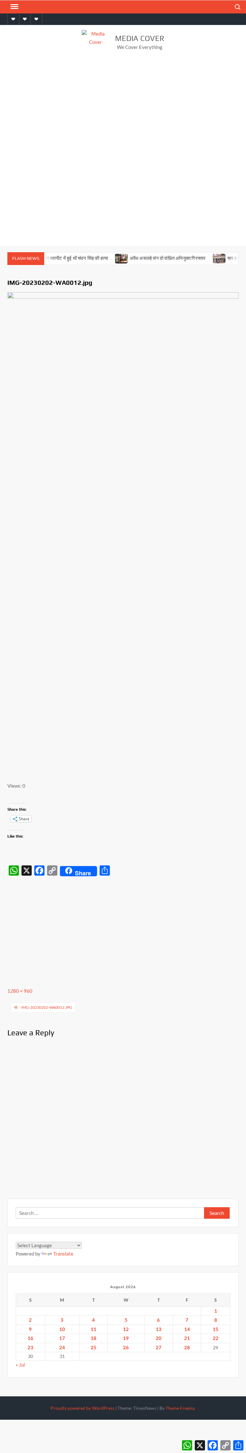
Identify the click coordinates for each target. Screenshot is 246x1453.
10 (62, 1329)
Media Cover (139, 38)
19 (126, 1338)
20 (158, 1338)
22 (215, 1338)
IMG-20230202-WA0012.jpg (46, 1007)
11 (93, 1329)
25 (93, 1347)
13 (158, 1329)
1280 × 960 (19, 991)
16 (30, 1338)
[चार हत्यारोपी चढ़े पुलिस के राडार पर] (209, 258)
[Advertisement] (123, 108)
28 (187, 1347)
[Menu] (13, 6)
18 (93, 1338)
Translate (63, 1253)
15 (215, 1329)
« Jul (20, 1365)
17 (62, 1338)
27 (158, 1347)
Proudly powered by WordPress (82, 1408)
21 (187, 1338)
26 (126, 1347)
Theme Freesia (180, 1408)
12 (126, 1329)
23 (30, 1347)
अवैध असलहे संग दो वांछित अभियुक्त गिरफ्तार (157, 258)
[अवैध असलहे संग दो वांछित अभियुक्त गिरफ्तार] (111, 258)
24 (62, 1347)
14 (187, 1329)
